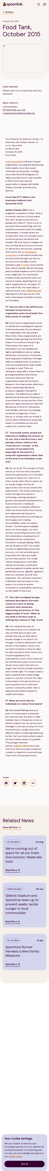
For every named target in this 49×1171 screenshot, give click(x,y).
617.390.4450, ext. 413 (14, 110)
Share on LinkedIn (24, 783)
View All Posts (10, 827)
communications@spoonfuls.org (19, 113)
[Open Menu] (44, 4)
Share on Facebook (6, 783)
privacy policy (15, 1156)
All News (9, 12)
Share (33, 783)
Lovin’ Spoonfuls (13, 161)
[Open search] (39, 4)
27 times (25, 264)
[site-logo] (12, 4)
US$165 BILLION (33, 290)
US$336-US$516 (21, 745)
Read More (11, 870)
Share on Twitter (15, 783)
